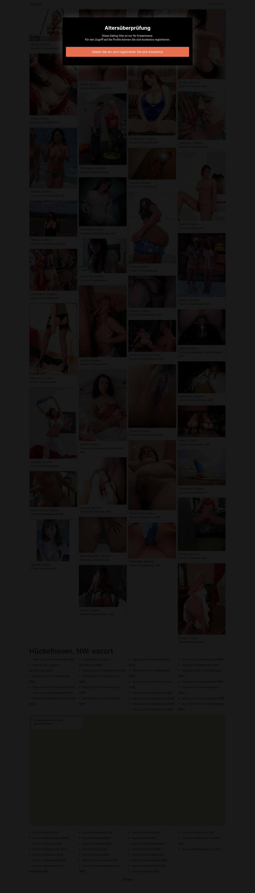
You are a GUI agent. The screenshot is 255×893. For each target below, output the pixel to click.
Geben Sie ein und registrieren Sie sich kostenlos (127, 52)
